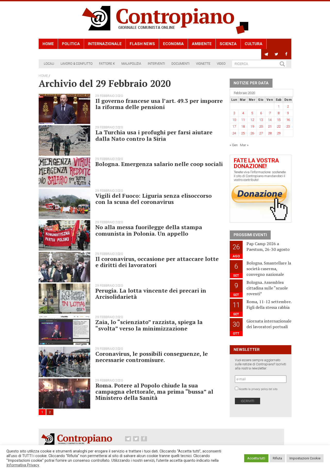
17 (234, 126)
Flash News (142, 44)
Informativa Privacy (22, 465)
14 (269, 120)
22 (278, 126)
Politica (71, 44)
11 (243, 120)
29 (278, 133)
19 (252, 126)
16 (288, 120)
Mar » (244, 145)
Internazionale (105, 44)
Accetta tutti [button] (256, 458)
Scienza (228, 44)
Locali (49, 63)
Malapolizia (131, 63)
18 (243, 126)
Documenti (180, 63)
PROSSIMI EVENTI (250, 235)
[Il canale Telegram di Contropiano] (266, 54)
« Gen (234, 145)
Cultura (253, 44)
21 (269, 126)
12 (252, 120)
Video (221, 63)
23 (288, 126)
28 (269, 133)
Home (48, 44)
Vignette (203, 63)
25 (243, 133)
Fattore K (107, 63)
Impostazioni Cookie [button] (305, 458)
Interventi (156, 63)
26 (252, 133)
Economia (173, 44)
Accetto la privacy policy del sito (258, 389)
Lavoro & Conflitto (77, 63)
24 (234, 133)
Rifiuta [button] (277, 458)
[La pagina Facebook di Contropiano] (286, 54)
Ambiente (202, 44)
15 (278, 120)
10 (234, 120)
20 (261, 126)
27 (261, 133)
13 (261, 120)
